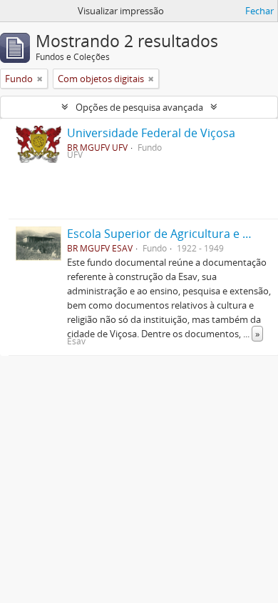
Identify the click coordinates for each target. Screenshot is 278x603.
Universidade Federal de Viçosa (151, 133)
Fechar (259, 10)
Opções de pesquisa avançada (139, 107)
